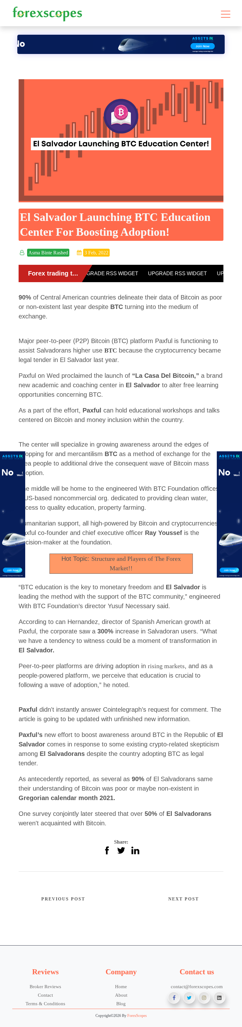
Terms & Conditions (45, 1003)
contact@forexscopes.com (197, 986)
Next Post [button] (183, 899)
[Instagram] (204, 998)
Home (121, 986)
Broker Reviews (45, 986)
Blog (121, 1003)
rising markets (166, 666)
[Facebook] (174, 998)
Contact (45, 995)
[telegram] (219, 998)
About (121, 995)
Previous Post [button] (63, 899)
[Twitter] (189, 998)
